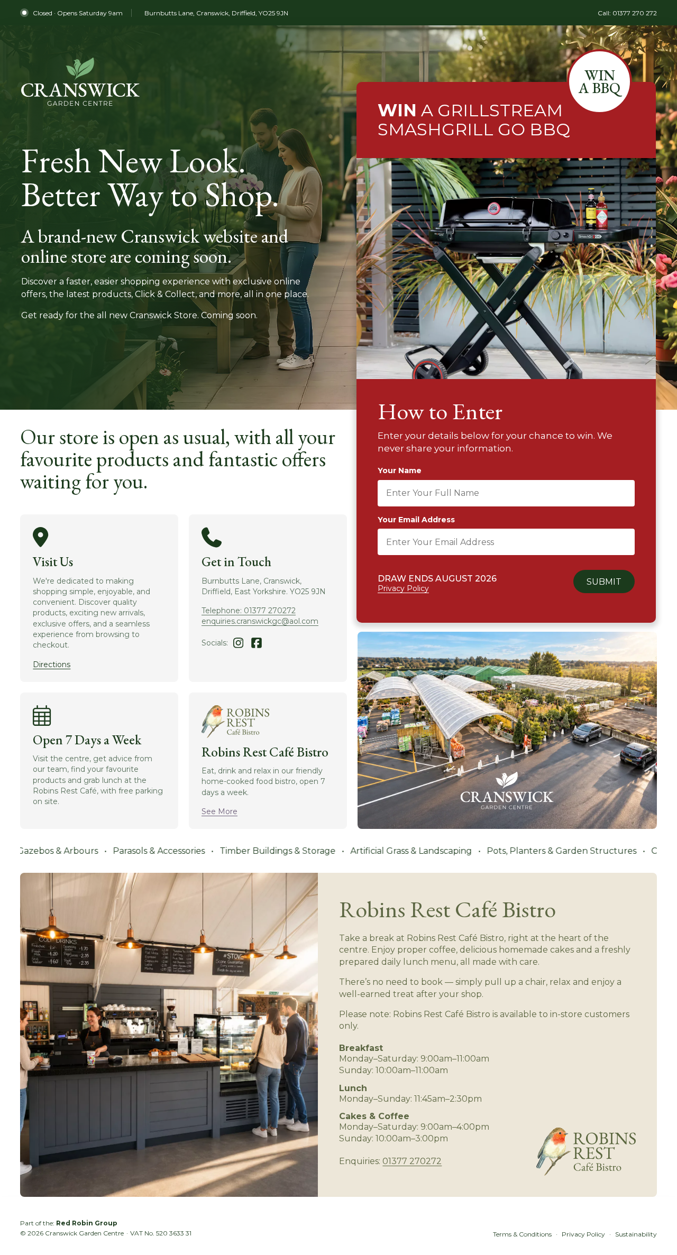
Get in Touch (236, 561)
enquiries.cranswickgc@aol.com (260, 621)
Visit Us (53, 561)
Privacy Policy (403, 588)
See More (219, 811)
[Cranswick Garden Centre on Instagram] (238, 642)
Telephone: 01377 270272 (249, 610)
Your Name (400, 470)
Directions (51, 664)
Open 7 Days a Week (87, 739)
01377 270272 (412, 1161)
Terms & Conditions (522, 1234)
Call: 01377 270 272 (627, 13)
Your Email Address (416, 519)
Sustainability (636, 1234)
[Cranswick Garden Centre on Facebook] (256, 642)
